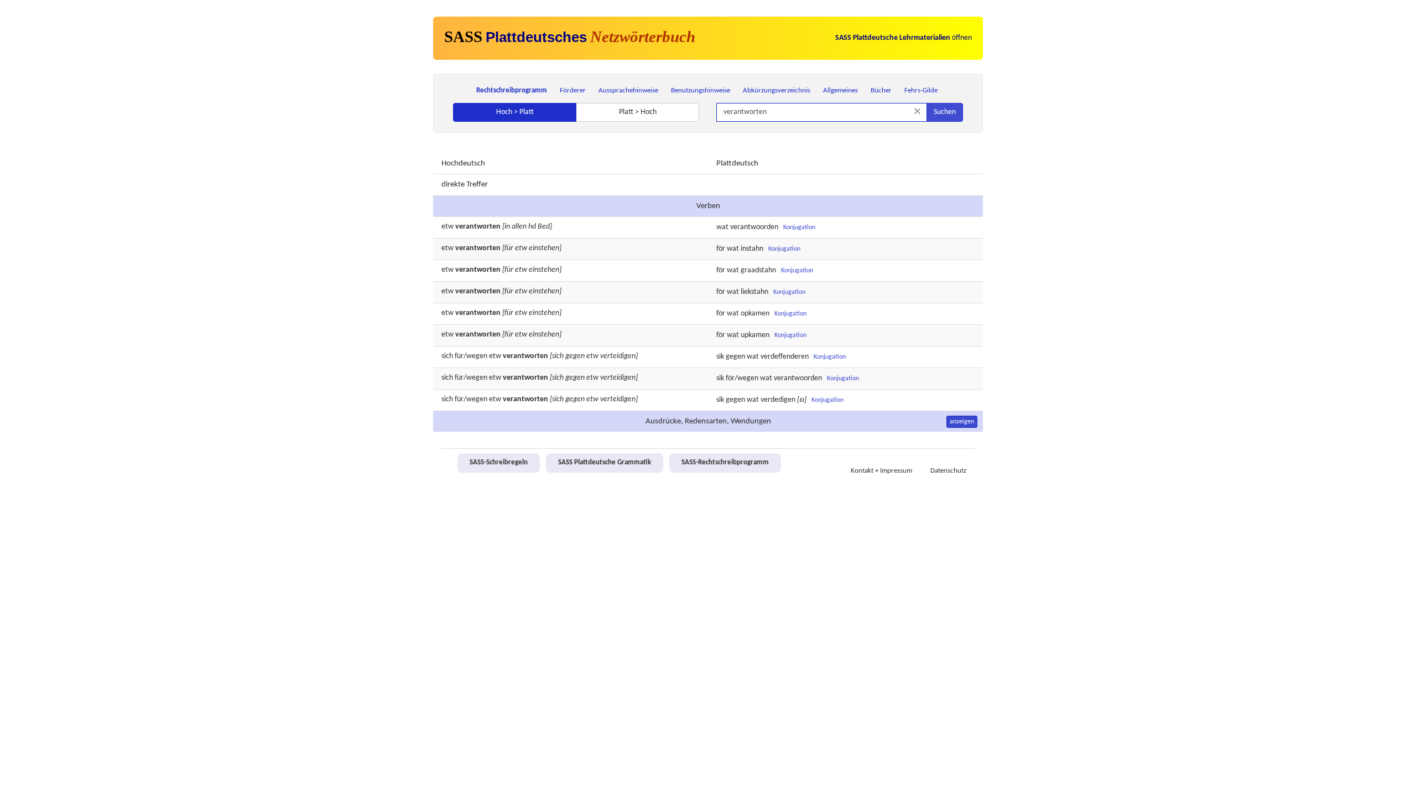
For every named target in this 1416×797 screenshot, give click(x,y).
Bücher (881, 90)
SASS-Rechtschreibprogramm (725, 462)
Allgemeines (840, 90)
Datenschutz (948, 471)
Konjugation (799, 227)
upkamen (755, 335)
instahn (752, 249)
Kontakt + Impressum (881, 471)
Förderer (573, 90)
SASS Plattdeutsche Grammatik (604, 462)
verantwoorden (754, 227)
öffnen (903, 38)
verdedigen (778, 400)
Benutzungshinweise (700, 90)
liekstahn (754, 292)
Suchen (945, 112)
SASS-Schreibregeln (499, 462)
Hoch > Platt (515, 112)
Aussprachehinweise (628, 90)
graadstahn (758, 270)
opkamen (755, 313)
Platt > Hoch (638, 112)
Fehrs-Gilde (921, 90)
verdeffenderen (785, 357)
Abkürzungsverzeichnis (776, 90)
